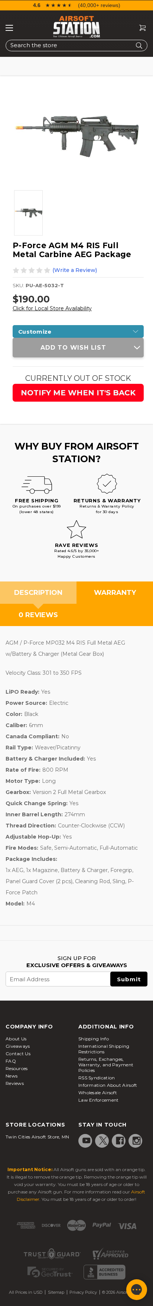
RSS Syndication (96, 1077)
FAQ (11, 1061)
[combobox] (76, 45)
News (11, 1076)
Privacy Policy (83, 1292)
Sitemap (56, 1292)
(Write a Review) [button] (74, 270)
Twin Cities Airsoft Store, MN (37, 1137)
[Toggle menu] (9, 27)
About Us (16, 1038)
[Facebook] (120, 1140)
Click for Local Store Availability (52, 308)
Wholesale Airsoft (97, 1092)
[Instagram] (136, 1140)
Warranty (115, 593)
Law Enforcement (98, 1100)
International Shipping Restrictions (104, 1048)
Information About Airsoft (107, 1085)
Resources (17, 1068)
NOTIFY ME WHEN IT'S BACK (78, 392)
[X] (103, 1140)
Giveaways (18, 1046)
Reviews (15, 1083)
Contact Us (18, 1053)
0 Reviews (38, 615)
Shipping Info (93, 1038)
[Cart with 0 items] (139, 28)
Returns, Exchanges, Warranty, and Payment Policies (105, 1064)
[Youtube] (86, 1140)
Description (38, 593)
